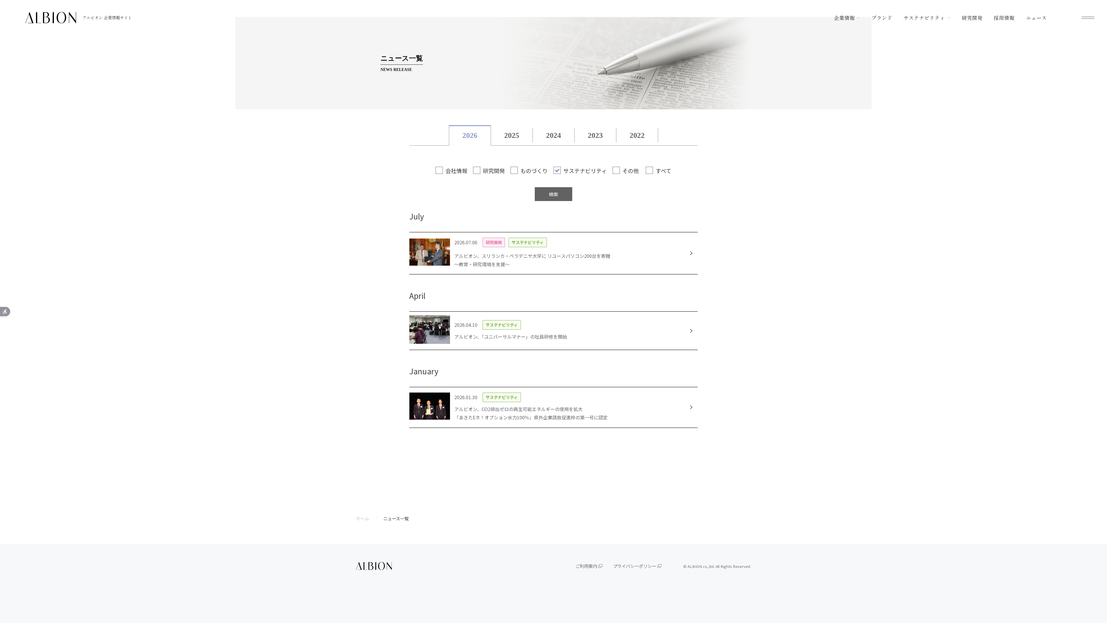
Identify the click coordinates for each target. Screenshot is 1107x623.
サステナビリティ (924, 17)
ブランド (881, 17)
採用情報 (1004, 17)
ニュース (1036, 17)
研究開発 (972, 17)
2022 (637, 135)
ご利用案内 (586, 566)
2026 (469, 135)
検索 (553, 194)
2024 (553, 135)
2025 (511, 135)
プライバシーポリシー (634, 566)
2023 (595, 135)
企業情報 (844, 17)
